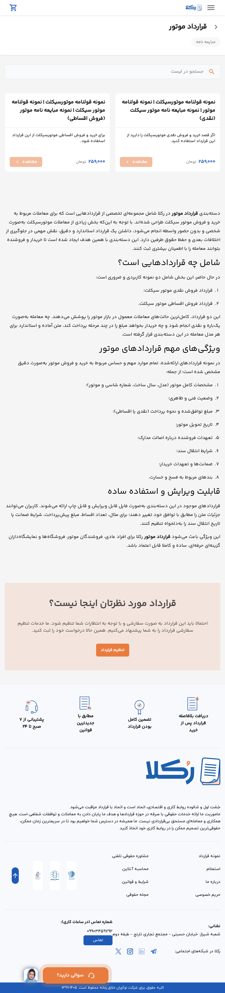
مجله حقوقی (137, 895)
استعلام (213, 869)
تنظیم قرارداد (113, 650)
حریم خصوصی (207, 895)
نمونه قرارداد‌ (209, 856)
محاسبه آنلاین (135, 869)
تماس (98, 940)
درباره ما (213, 882)
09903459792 (99, 931)
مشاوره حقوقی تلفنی (130, 856)
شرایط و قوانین (135, 882)
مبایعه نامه (206, 42)
